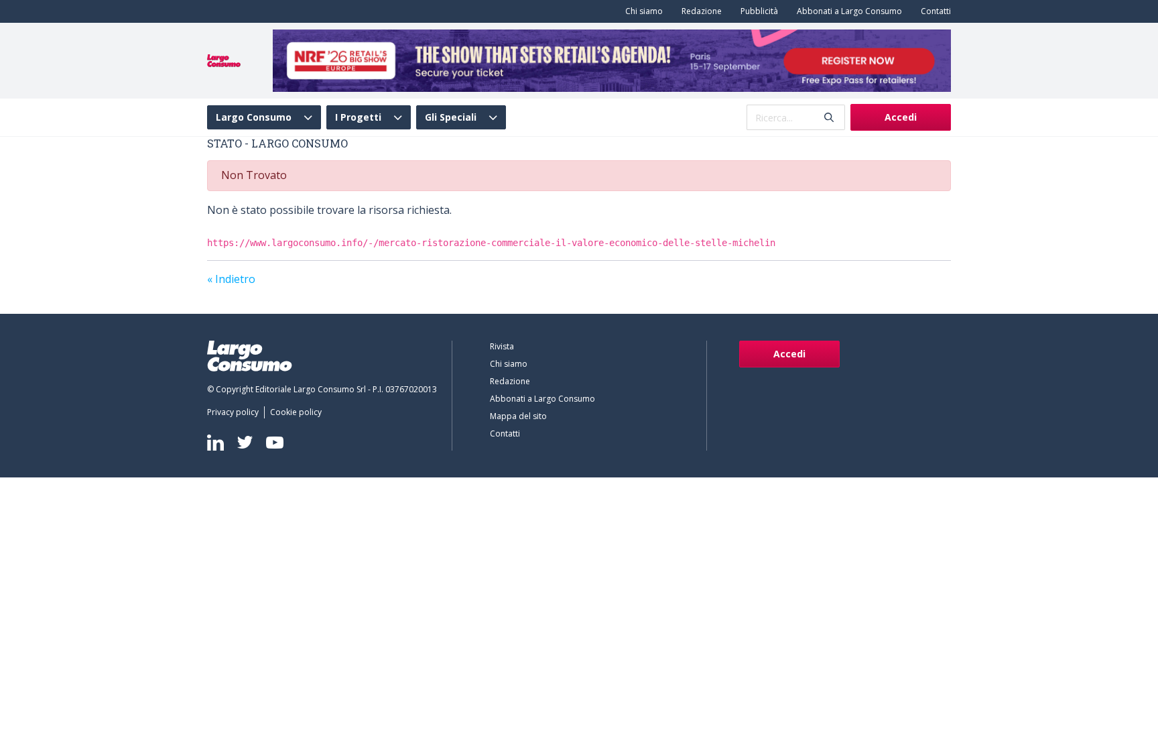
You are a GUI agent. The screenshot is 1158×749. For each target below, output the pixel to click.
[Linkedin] (215, 443)
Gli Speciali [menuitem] (450, 117)
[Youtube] (274, 442)
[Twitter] (245, 442)
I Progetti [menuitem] (358, 117)
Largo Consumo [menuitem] (254, 117)
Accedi (901, 117)
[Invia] (829, 118)
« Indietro (231, 279)
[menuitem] (641, 11)
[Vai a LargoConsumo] (224, 59)
